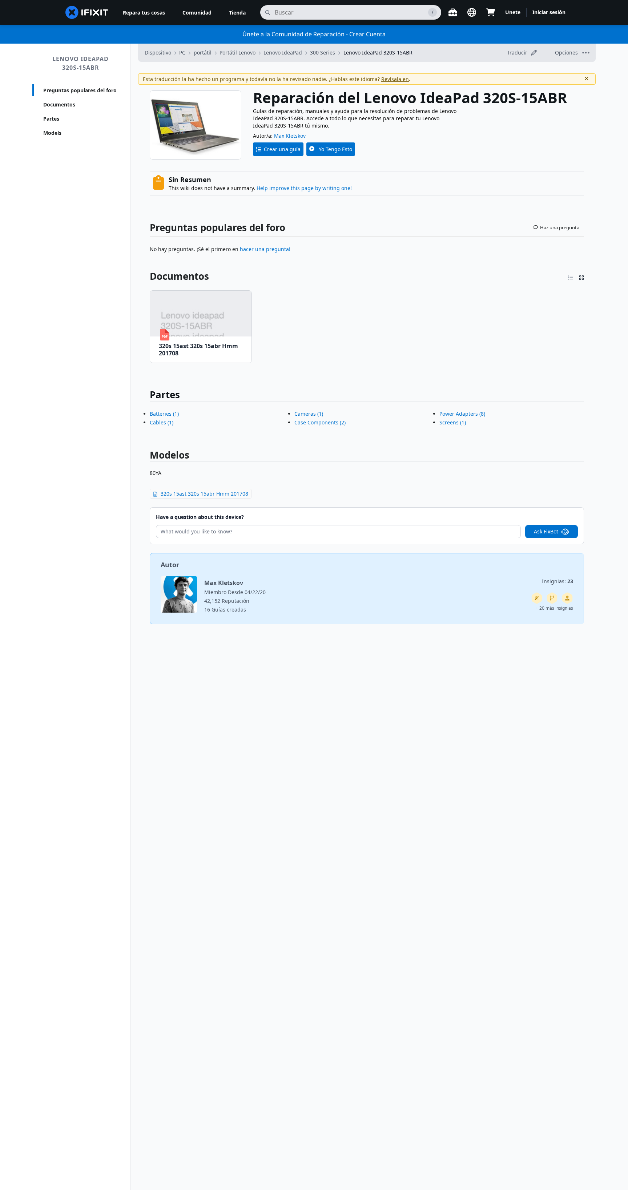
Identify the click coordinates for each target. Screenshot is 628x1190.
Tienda (237, 12)
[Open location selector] (471, 12)
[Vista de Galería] (581, 276)
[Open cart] (490, 12)
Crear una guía (282, 149)
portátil (203, 52)
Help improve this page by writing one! (304, 188)
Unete (512, 12)
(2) (320, 422)
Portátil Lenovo (237, 52)
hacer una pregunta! (265, 249)
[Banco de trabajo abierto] (453, 12)
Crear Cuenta (367, 34)
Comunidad (197, 12)
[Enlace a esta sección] (145, 276)
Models (52, 132)
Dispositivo (158, 52)
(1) (164, 413)
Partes (51, 118)
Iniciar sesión (548, 12)
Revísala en (395, 79)
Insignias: (557, 581)
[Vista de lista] (570, 276)
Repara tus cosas (144, 12)
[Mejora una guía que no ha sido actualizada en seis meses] (552, 598)
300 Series (322, 52)
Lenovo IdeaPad (282, 52)
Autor (170, 564)
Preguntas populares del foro (80, 90)
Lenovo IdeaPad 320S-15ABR (80, 63)
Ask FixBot (546, 531)
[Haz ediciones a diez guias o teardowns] (567, 598)
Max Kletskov (290, 135)
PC (182, 52)
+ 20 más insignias (554, 608)
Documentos (59, 104)
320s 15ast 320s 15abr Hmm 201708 (204, 493)
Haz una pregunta (559, 227)
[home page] (86, 12)
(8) (462, 413)
